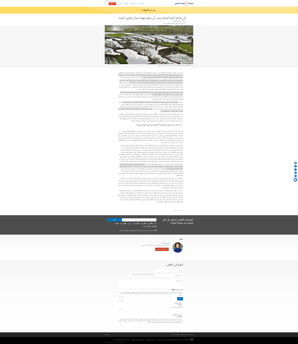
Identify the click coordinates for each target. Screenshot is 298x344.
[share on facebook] (295, 166)
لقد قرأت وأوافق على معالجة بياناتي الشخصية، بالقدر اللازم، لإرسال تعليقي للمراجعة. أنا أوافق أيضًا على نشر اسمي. (151, 294)
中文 (165, 23)
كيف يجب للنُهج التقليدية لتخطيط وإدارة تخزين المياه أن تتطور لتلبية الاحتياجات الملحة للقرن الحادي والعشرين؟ (150, 110)
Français (142, 224)
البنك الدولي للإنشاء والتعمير (173, 339)
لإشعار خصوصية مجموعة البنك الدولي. (128, 230)
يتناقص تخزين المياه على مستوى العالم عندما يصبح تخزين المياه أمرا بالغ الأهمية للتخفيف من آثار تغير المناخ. (151, 102)
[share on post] (295, 169)
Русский (122, 224)
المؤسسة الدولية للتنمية (161, 339)
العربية (176, 23)
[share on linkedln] (295, 172)
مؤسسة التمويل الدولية (150, 339)
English (172, 23)
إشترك (114, 219)
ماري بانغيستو (183, 21)
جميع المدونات (133, 3)
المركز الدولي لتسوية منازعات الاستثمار (121, 339)
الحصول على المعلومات (184, 334)
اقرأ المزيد (149, 322)
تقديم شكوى (107, 334)
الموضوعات (126, 3)
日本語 (153, 227)
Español (168, 23)
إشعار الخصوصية (172, 293)
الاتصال (119, 3)
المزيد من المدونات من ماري (162, 249)
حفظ (180, 298)
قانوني (192, 334)
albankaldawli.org (110, 1)
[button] (105, 3)
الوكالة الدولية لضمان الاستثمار (137, 339)
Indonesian (145, 227)
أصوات (145, 10)
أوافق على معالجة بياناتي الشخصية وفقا (137, 231)
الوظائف (177, 334)
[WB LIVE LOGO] (112, 3)
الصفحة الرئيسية (141, 3)
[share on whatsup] (295, 176)
